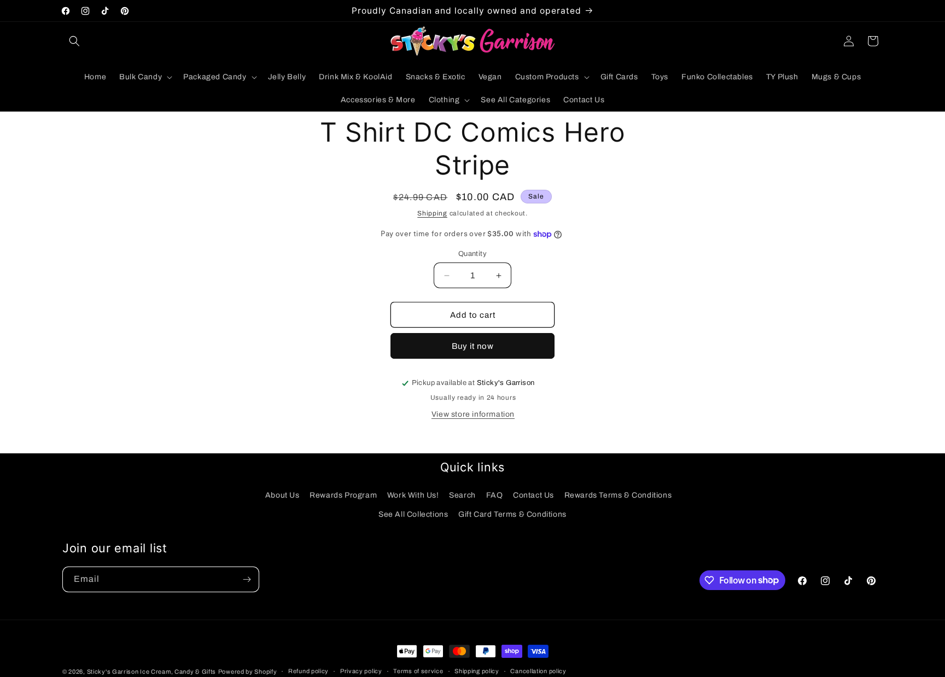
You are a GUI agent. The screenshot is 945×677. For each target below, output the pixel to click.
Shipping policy (476, 671)
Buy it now (473, 346)
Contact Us (533, 495)
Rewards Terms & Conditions (618, 495)
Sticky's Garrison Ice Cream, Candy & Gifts (151, 671)
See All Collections (413, 514)
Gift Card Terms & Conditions (512, 514)
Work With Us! (413, 495)
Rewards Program (343, 495)
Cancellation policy (538, 671)
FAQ (494, 495)
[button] (74, 41)
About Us (282, 495)
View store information (473, 414)
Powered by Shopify (247, 671)
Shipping (432, 213)
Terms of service (418, 671)
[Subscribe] (247, 579)
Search (462, 495)
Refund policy (308, 671)
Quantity (472, 254)
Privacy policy (361, 671)
